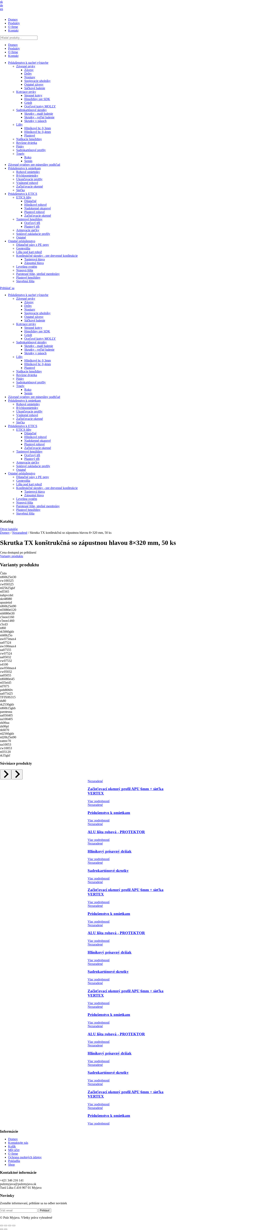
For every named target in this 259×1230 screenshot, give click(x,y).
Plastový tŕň (31, 226)
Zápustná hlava (34, 263)
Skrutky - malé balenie (38, 113)
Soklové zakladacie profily (33, 234)
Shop (11, 1164)
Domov (13, 19)
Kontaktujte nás (18, 1142)
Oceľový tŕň (32, 223)
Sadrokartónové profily (31, 150)
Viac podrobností (98, 801)
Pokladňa (14, 1161)
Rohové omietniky (28, 172)
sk (1, 1)
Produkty (14, 23)
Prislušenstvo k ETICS (22, 193)
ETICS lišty (23, 197)
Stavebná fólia (25, 281)
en (1, 9)
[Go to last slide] (5, 774)
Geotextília (23, 248)
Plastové (29, 135)
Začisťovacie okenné (29, 186)
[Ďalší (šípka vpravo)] (5, 1229)
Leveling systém (26, 266)
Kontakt (13, 30)
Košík (12, 1146)
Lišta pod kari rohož (29, 252)
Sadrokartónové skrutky (31, 110)
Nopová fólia (24, 270)
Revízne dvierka (26, 142)
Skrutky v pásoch (35, 121)
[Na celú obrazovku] (5, 1225)
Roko (27, 157)
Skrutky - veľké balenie (39, 117)
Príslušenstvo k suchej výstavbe (28, 62)
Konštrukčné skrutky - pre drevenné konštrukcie (47, 255)
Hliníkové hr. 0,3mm (37, 128)
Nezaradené (19, 532)
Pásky (20, 146)
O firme (13, 27)
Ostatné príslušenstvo (21, 241)
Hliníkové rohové (35, 204)
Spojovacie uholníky (37, 81)
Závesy (29, 70)
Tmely (20, 153)
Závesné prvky (25, 66)
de (1, 5)
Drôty (28, 73)
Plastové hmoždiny (28, 277)
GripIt (28, 102)
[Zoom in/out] (1, 1225)
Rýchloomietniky (27, 175)
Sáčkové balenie (34, 88)
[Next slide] (17, 774)
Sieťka (20, 190)
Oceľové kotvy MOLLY (40, 106)
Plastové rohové (34, 212)
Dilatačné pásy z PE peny (32, 244)
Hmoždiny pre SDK (37, 99)
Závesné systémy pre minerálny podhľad (34, 164)
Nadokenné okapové (37, 208)
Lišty (19, 124)
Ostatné (21, 237)
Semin (28, 161)
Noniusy (29, 77)
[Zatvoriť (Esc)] (13, 1225)
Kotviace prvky (26, 91)
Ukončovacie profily (29, 179)
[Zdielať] (9, 1225)
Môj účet (13, 1150)
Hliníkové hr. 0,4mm (37, 132)
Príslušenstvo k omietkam (24, 168)
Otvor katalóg (9, 529)
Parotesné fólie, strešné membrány (38, 274)
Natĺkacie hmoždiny (29, 139)
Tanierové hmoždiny (29, 219)
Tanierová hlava (34, 259)
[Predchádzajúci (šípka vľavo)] (1, 1229)
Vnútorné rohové (27, 183)
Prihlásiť (45, 1210)
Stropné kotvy (33, 95)
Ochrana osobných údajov (25, 1157)
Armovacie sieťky (27, 230)
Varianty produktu (11, 556)
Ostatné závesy (34, 84)
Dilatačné (30, 201)
